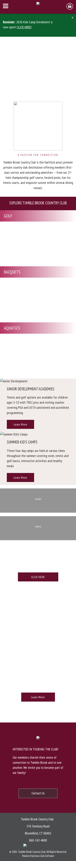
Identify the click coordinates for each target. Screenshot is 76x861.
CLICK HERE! (24, 27)
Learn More (20, 424)
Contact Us (38, 793)
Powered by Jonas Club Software (38, 856)
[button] (72, 17)
